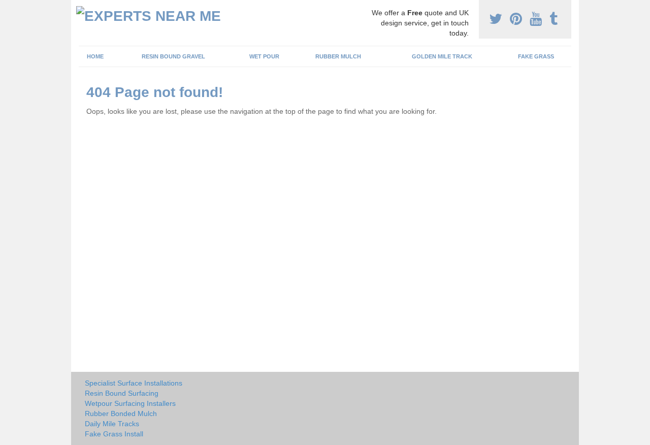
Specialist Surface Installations (133, 383)
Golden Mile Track (442, 56)
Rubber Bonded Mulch (121, 413)
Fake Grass (536, 56)
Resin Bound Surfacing (121, 393)
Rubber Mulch (338, 56)
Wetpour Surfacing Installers (130, 403)
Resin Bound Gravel (173, 56)
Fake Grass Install (114, 434)
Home (95, 56)
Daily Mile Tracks (112, 424)
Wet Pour (264, 56)
